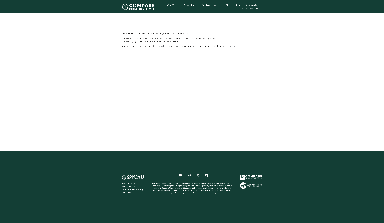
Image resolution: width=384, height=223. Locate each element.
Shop (238, 5)
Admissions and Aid (211, 5)
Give (228, 5)
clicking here (162, 46)
